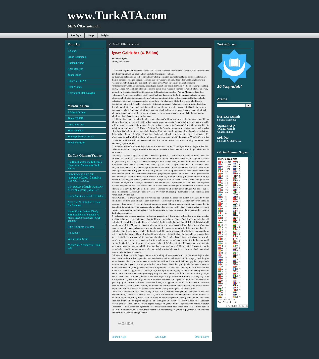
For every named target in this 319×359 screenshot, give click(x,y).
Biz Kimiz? (74, 232)
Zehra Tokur (74, 74)
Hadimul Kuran (76, 62)
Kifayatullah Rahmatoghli (81, 92)
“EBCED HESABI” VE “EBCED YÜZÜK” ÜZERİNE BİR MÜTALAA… (84, 177)
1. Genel (72, 50)
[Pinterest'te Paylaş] (132, 323)
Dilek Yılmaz (75, 87)
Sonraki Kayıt (119, 336)
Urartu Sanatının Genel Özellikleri (86, 196)
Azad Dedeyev (75, 68)
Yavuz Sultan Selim (78, 239)
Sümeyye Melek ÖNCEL (81, 136)
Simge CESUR (76, 118)
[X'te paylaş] (126, 323)
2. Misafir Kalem (76, 112)
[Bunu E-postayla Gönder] (119, 323)
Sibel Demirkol (76, 130)
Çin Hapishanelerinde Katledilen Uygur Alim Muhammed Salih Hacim (85, 165)
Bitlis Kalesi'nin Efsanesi (81, 226)
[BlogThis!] (122, 323)
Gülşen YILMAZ (77, 81)
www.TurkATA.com (117, 15)
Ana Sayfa (76, 35)
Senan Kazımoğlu (77, 56)
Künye (91, 35)
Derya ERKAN (76, 124)
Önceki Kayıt (202, 336)
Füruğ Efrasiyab (76, 142)
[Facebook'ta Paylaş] (129, 323)
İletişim (105, 35)
